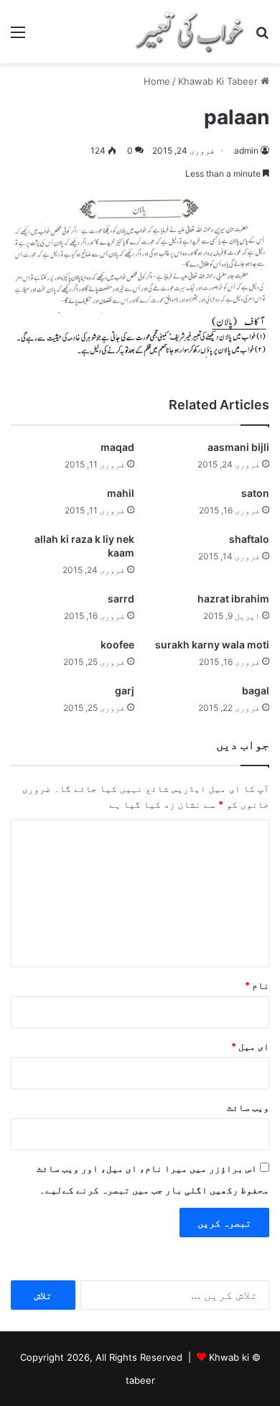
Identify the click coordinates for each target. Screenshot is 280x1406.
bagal (255, 690)
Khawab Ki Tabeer (218, 81)
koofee (117, 644)
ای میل (250, 1046)
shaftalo (249, 539)
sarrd (121, 598)
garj (124, 690)
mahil (120, 493)
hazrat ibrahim (233, 598)
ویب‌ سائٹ (248, 1107)
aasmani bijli (238, 447)
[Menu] (18, 37)
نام (257, 985)
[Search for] (262, 37)
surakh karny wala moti (212, 644)
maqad (117, 447)
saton (255, 493)
